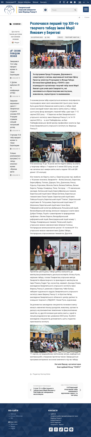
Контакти (43, 2)
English (13, 428)
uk (80, 2)
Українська (14, 424)
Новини (86, 17)
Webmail (35, 2)
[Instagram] (63, 2)
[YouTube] (71, 2)
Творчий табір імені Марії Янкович (73, 37)
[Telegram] (74, 2)
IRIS (2, 2)
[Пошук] (75, 10)
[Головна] (80, 17)
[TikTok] (67, 2)
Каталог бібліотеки (24, 2)
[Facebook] (60, 2)
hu (84, 2)
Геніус (60, 37)
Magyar (13, 426)
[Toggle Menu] (86, 9)
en (88, 2)
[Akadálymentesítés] (45, 10)
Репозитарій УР (11, 2)
